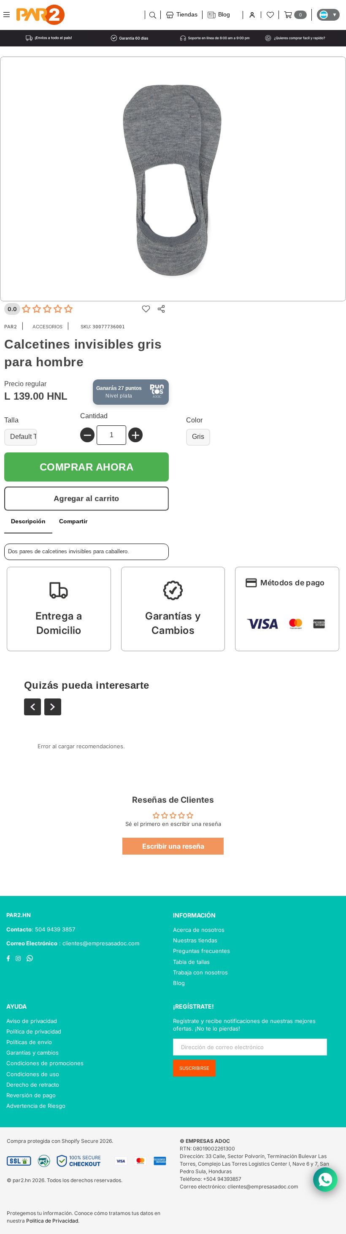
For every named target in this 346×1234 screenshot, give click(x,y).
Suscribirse (194, 1068)
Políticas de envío (29, 1042)
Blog (179, 983)
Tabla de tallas (191, 961)
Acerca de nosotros (198, 929)
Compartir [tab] (73, 521)
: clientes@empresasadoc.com (98, 943)
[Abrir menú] (9, 14)
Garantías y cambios (32, 1052)
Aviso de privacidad (31, 1021)
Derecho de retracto (32, 1084)
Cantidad (94, 415)
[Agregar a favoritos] (146, 309)
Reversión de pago (31, 1095)
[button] (59, 609)
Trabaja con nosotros (200, 972)
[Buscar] (152, 15)
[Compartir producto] (161, 309)
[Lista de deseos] (269, 14)
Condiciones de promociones (45, 1063)
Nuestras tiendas (195, 940)
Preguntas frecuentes (201, 950)
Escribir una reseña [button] (173, 846)
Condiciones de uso (32, 1074)
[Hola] (252, 15)
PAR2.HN (18, 915)
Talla (11, 420)
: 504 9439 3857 (53, 929)
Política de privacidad (33, 1031)
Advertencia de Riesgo (35, 1105)
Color (194, 420)
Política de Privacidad (52, 1221)
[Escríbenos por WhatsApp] (325, 1179)
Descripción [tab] (28, 521)
